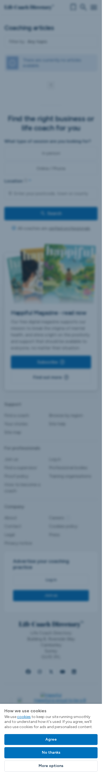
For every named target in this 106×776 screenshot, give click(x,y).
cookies (24, 716)
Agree (51, 739)
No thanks (51, 752)
